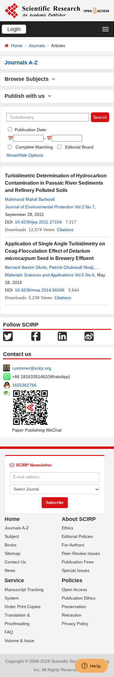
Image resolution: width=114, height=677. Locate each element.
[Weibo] (89, 335)
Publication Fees (78, 561)
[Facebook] (35, 335)
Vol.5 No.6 (85, 274)
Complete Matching (34, 147)
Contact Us (15, 561)
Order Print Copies (22, 606)
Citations (65, 229)
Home (16, 45)
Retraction (71, 615)
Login (14, 29)
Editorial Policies (77, 536)
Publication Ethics (78, 598)
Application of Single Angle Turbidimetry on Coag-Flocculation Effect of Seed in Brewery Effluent (55, 251)
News (10, 570)
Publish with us (26, 96)
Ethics (67, 527)
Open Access (74, 589)
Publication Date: (30, 129)
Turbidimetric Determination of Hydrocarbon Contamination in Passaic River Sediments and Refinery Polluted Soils (56, 183)
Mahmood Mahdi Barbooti (30, 199)
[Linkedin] (62, 335)
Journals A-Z (17, 527)
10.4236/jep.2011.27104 (38, 222)
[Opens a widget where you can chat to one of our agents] (91, 666)
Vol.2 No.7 (85, 206)
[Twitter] (8, 335)
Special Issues (75, 570)
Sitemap (12, 553)
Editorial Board (79, 147)
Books (10, 544)
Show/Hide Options (24, 155)
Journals (37, 45)
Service (14, 580)
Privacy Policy (75, 623)
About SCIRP (79, 519)
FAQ (9, 632)
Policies (72, 580)
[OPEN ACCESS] (96, 10)
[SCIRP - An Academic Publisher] (42, 10)
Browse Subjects (28, 79)
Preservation (74, 606)
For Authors (73, 544)
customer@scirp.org (31, 368)
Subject (12, 536)
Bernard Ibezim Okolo (26, 267)
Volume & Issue (19, 640)
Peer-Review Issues (81, 553)
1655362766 (24, 385)
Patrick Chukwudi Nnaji (71, 267)
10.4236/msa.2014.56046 (39, 290)
